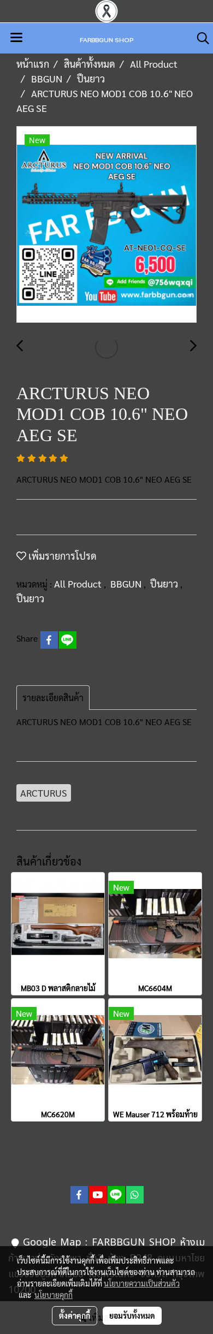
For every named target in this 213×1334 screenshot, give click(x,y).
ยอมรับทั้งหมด (132, 1315)
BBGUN (127, 583)
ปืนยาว (165, 583)
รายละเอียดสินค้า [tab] (53, 697)
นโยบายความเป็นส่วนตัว (142, 1283)
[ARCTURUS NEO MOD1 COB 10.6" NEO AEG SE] (106, 225)
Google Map (52, 1242)
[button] (199, 38)
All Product (79, 583)
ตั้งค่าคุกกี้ (74, 1315)
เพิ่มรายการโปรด (61, 555)
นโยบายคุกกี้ (53, 1295)
